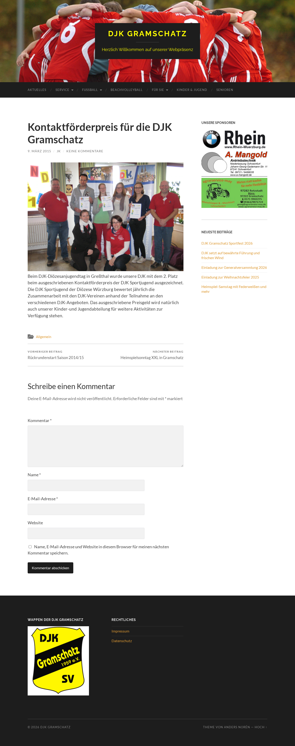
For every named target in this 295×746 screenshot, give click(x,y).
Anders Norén (237, 727)
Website (35, 522)
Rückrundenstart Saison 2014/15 (56, 355)
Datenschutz (122, 640)
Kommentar (40, 420)
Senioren (224, 90)
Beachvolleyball (127, 90)
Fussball (90, 90)
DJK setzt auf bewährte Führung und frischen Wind (230, 255)
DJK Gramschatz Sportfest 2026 (227, 243)
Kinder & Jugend (192, 90)
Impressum (120, 631)
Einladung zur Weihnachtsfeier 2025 (230, 277)
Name (34, 474)
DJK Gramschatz (147, 33)
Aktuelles (37, 90)
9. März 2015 (39, 151)
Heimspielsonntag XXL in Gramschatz (152, 355)
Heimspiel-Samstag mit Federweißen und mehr (233, 289)
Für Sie (158, 90)
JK (59, 151)
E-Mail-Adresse (43, 498)
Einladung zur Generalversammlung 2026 (234, 267)
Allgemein (43, 337)
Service (62, 90)
